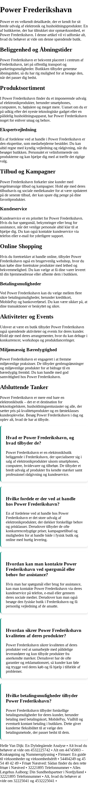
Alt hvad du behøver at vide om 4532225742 (43, 748)
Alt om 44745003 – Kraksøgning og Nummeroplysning (42, 752)
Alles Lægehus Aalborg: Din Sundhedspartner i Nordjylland (42, 770)
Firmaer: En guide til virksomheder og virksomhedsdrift (43, 756)
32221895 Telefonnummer (48, 768)
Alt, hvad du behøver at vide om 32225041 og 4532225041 (40, 778)
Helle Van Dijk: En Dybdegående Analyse (33, 746)
